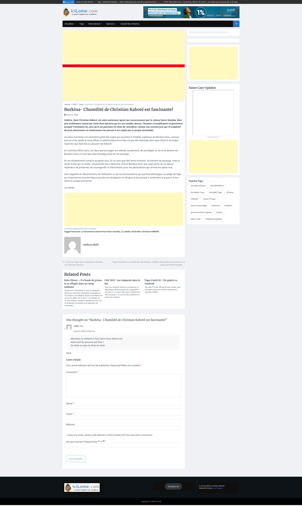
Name (70, 403)
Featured (75, 231)
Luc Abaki (125, 231)
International (94, 23)
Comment (72, 372)
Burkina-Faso (78, 229)
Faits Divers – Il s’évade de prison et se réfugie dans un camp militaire (83, 283)
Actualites (69, 23)
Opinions (110, 23)
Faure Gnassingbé (199, 205)
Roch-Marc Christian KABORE (145, 231)
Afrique (230, 192)
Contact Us (173, 486)
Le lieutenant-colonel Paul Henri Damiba (100, 231)
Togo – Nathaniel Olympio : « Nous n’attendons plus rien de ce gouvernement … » (118, 2)
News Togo (196, 219)
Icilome (158, 501)
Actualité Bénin (217, 185)
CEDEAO (194, 199)
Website (70, 424)
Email (70, 413)
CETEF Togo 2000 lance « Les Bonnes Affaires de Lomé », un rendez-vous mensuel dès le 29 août (190, 2)
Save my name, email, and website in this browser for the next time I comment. (110, 435)
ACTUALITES (68, 229)
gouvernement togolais (201, 212)
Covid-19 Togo (209, 199)
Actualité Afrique (198, 185)
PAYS (86, 229)
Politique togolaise (213, 219)
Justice (219, 212)
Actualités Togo (197, 192)
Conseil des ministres (129, 23)
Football (228, 205)
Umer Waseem (217, 488)
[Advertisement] (124, 46)
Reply (68, 353)
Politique (92, 229)
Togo (82, 23)
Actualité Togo (215, 192)
